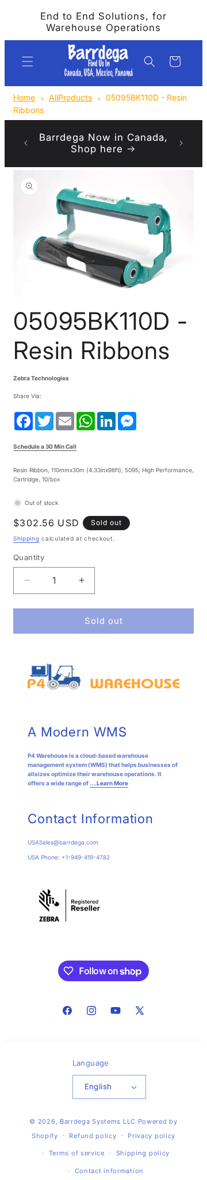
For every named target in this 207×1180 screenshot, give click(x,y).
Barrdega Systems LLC (98, 1121)
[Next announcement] (181, 143)
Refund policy (92, 1136)
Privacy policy (151, 1136)
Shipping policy (143, 1153)
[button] (27, 61)
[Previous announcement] (26, 143)
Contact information (109, 1171)
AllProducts (70, 97)
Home (24, 97)
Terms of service (77, 1153)
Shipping (26, 538)
